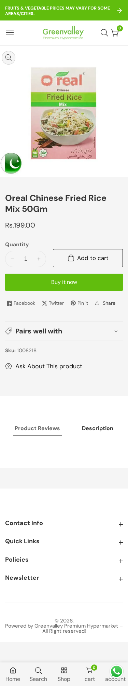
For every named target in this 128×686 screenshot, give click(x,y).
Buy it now (64, 282)
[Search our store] (106, 32)
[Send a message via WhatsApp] (117, 671)
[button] (64, 331)
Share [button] (109, 303)
